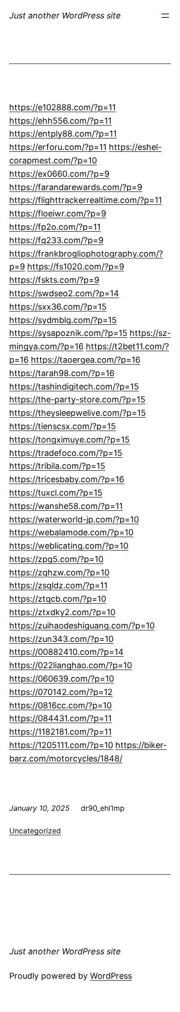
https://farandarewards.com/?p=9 (75, 187)
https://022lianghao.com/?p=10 (70, 665)
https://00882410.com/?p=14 (66, 652)
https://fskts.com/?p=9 (54, 280)
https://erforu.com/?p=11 (58, 147)
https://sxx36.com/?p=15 (58, 306)
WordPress (111, 976)
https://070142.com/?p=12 (61, 692)
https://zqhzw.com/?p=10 (59, 572)
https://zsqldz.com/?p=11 (58, 585)
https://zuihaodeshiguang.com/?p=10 (82, 625)
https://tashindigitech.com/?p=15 (74, 386)
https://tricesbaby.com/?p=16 (66, 479)
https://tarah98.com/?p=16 (61, 373)
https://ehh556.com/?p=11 (60, 121)
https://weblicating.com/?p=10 (68, 546)
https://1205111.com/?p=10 (61, 745)
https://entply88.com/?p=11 (63, 133)
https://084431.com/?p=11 (60, 718)
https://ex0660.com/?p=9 (59, 174)
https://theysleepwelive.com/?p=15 (77, 413)
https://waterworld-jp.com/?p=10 (74, 519)
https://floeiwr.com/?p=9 (57, 213)
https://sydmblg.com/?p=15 (63, 320)
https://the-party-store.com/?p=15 (77, 399)
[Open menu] (165, 15)
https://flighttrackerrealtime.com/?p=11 (85, 200)
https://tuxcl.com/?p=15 (55, 492)
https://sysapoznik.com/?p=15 (68, 333)
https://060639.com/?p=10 (61, 678)
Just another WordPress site (65, 15)
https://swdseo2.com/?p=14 (64, 293)
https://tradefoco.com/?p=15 (65, 453)
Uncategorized (35, 830)
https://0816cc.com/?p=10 (60, 705)
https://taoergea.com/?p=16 (85, 360)
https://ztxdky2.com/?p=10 (62, 612)
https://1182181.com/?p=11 (60, 732)
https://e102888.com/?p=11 (62, 107)
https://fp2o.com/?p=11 (55, 227)
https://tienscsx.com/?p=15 (62, 426)
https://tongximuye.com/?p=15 (69, 439)
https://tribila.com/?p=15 (57, 466)
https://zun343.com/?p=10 (61, 639)
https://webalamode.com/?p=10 (71, 532)
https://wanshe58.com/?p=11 (66, 506)
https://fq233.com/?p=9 (56, 240)
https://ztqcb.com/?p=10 (57, 599)
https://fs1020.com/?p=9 (75, 266)
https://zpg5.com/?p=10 (56, 559)
